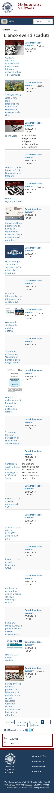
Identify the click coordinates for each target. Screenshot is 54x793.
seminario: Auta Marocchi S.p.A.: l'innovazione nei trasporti (13, 171)
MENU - (7, 29)
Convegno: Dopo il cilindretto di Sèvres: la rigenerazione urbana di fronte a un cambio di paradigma (13, 231)
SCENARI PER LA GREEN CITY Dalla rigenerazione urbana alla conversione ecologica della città (13, 105)
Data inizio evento (30, 44)
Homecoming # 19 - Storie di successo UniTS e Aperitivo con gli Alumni (13, 267)
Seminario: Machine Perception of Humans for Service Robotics (13, 438)
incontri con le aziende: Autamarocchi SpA (12, 502)
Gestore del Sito (39, 756)
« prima (10, 722)
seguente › (21, 725)
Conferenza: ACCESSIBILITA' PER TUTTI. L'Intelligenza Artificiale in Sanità (12, 471)
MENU (12, 21)
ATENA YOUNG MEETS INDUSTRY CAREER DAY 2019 (12, 533)
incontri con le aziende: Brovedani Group (12, 563)
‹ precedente (24, 722)
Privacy (35, 771)
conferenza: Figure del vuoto (13, 200)
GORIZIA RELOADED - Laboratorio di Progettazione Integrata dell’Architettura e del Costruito (13, 66)
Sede (39, 42)
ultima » (35, 725)
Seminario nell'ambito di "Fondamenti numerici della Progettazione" (12, 357)
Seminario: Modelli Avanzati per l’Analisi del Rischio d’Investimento (13, 628)
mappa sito (37, 761)
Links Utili (14, 739)
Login (12, 743)
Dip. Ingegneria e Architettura (29, 6)
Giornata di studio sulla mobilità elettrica (11, 326)
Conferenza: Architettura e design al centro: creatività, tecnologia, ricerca (13, 595)
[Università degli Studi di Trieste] (7, 12)
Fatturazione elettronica (16, 787)
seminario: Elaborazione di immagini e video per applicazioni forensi (13, 404)
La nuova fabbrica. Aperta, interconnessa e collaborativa (13, 297)
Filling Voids (11, 135)
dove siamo (37, 766)
